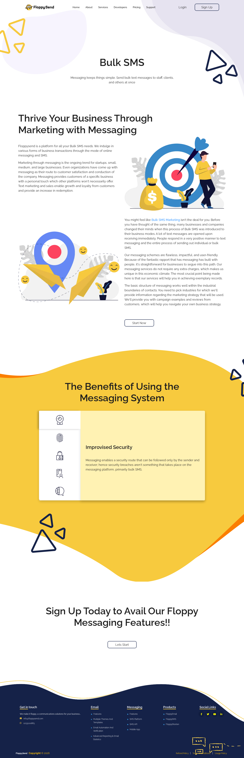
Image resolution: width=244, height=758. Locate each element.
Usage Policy (221, 753)
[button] (103, 7)
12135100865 (29, 723)
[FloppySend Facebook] (201, 714)
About (88, 7)
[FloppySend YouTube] (215, 714)
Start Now (139, 323)
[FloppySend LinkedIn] (221, 714)
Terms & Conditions (201, 753)
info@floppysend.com (33, 718)
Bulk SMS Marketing (166, 220)
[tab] (60, 420)
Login (183, 7)
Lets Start (122, 644)
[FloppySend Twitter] (208, 714)
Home (76, 7)
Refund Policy (182, 753)
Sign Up (206, 7)
